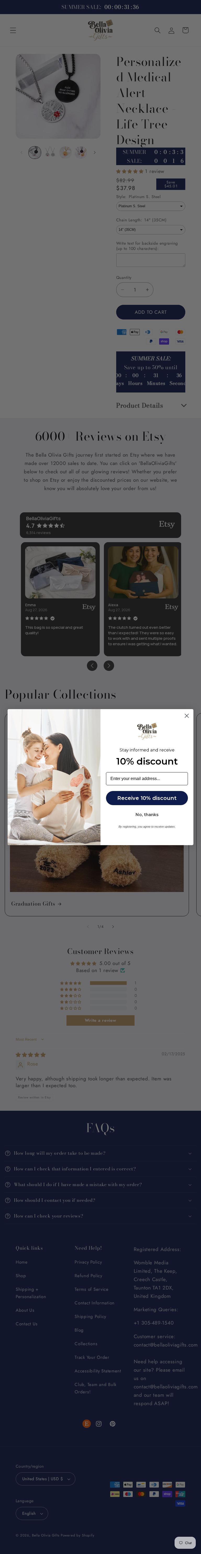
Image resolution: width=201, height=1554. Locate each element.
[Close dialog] (186, 715)
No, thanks (147, 814)
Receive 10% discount (147, 798)
